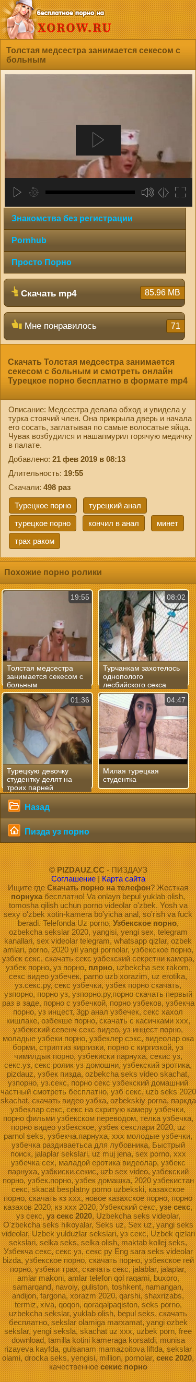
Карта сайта (123, 878)
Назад (36, 807)
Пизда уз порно (55, 831)
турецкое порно (43, 523)
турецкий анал (115, 505)
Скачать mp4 (99, 293)
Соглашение (73, 878)
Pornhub (29, 240)
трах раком (34, 541)
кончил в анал (113, 523)
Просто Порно (41, 262)
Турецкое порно (43, 505)
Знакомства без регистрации (72, 218)
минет (167, 523)
